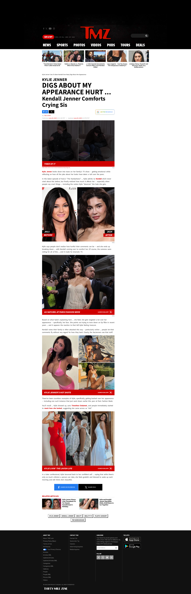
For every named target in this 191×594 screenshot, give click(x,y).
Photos (79, 45)
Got (48, 37)
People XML (47, 574)
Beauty (78, 516)
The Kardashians (78, 520)
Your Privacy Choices (54, 549)
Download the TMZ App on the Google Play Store (132, 546)
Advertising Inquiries (76, 546)
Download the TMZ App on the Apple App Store (132, 539)
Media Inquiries (74, 549)
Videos (96, 45)
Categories (46, 563)
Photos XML (47, 577)
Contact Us (73, 538)
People (45, 572)
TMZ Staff (47, 115)
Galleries (46, 569)
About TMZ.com (48, 538)
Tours (125, 45)
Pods (111, 45)
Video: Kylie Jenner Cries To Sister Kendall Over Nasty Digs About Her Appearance (56, 167)
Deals (140, 45)
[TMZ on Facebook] (43, 29)
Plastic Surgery (101, 516)
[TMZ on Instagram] (54, 28)
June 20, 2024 (52, 118)
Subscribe (116, 548)
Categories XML (48, 566)
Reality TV (88, 516)
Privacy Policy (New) (49, 541)
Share (67, 487)
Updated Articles (48, 558)
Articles (45, 552)
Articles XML (47, 555)
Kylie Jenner (53, 516)
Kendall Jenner (67, 516)
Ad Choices (46, 546)
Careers (72, 544)
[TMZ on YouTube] (107, 557)
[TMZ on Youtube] (50, 28)
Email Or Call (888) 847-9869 (65, 37)
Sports (62, 45)
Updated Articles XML (50, 560)
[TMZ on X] (46, 29)
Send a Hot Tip (74, 541)
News (47, 45)
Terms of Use (47, 544)
